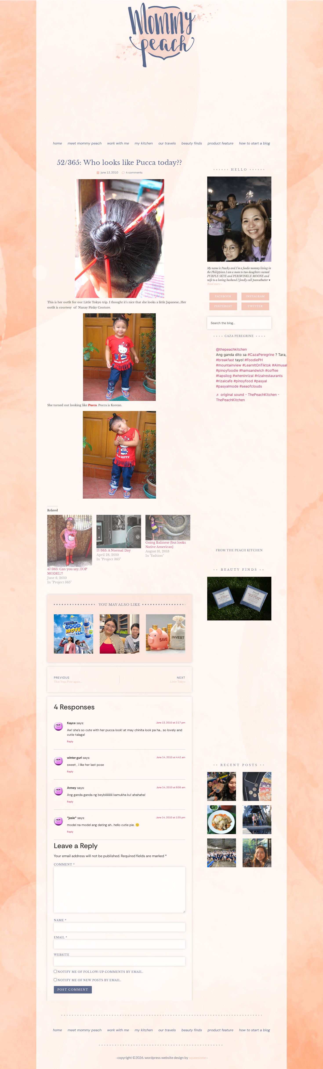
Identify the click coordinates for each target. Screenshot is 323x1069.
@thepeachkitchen (231, 349)
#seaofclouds (251, 386)
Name (60, 920)
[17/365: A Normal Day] (118, 531)
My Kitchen (144, 143)
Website (61, 955)
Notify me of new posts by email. (89, 980)
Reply (70, 741)
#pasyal (260, 381)
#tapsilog (224, 375)
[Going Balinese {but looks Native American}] (167, 527)
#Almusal (279, 365)
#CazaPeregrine (261, 354)
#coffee (271, 370)
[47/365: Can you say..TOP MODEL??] (69, 541)
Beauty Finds (191, 143)
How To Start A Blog (254, 143)
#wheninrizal (243, 375)
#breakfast (225, 360)
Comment (64, 864)
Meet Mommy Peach (85, 143)
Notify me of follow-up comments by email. (100, 972)
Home (57, 143)
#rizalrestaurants (269, 375)
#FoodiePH (254, 360)
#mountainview (228, 365)
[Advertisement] (161, 105)
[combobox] (239, 323)
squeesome (197, 1057)
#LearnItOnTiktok (256, 365)
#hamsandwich (251, 370)
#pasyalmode (227, 386)
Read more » (214, 284)
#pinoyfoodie (227, 370)
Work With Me (118, 143)
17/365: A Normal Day (113, 550)
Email (60, 937)
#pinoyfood (243, 381)
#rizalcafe (224, 381)
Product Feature (220, 143)
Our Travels (167, 143)
